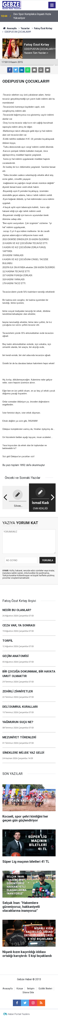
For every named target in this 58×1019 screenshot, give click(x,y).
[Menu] (52, 5)
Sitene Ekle (28, 992)
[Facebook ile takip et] (17, 1003)
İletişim (30, 988)
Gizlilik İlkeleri (45, 988)
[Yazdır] (41, 70)
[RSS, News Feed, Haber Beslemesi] (41, 1003)
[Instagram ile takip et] (33, 1003)
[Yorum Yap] (47, 70)
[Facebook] (9, 70)
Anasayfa (11, 28)
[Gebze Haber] (11, 4)
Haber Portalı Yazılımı (19, 1014)
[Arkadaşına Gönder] (34, 70)
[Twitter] (15, 70)
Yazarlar (25, 28)
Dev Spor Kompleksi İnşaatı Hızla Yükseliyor (32, 16)
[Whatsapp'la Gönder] (27, 70)
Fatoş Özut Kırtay (43, 28)
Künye (20, 988)
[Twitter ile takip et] (25, 1003)
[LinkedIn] (21, 70)
